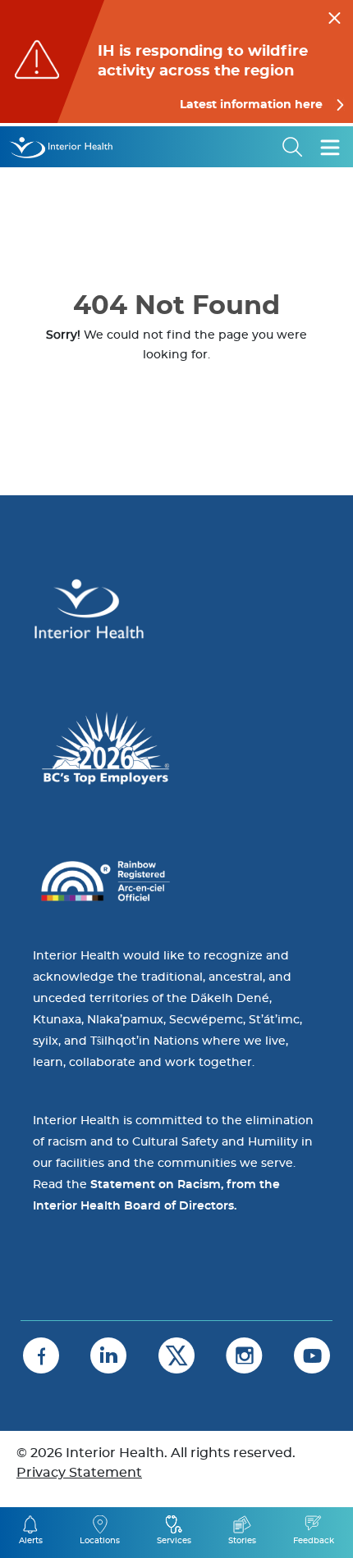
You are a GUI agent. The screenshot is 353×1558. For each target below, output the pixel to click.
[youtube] (312, 1355)
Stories (242, 1541)
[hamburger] (330, 147)
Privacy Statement (79, 1472)
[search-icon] (293, 147)
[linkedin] (108, 1355)
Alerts (31, 1541)
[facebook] (41, 1355)
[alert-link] (176, 61)
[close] (334, 15)
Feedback (313, 1541)
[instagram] (244, 1355)
